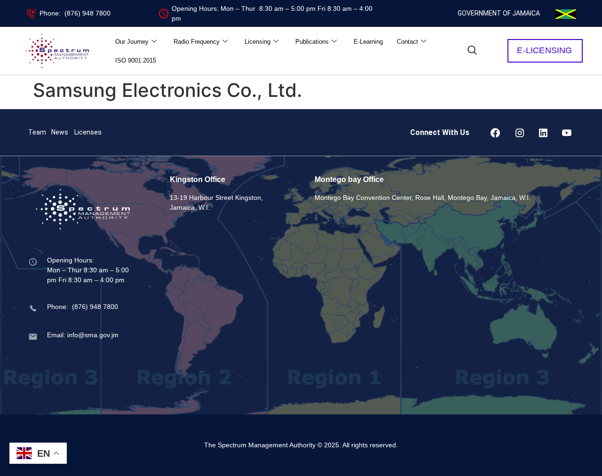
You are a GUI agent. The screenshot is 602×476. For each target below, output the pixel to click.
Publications (312, 41)
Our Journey (132, 41)
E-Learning (368, 41)
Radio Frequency (197, 41)
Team (37, 132)
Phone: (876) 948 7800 (75, 13)
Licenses (88, 132)
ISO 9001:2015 (135, 60)
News (59, 132)
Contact (407, 41)
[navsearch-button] (472, 50)
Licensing (257, 41)
